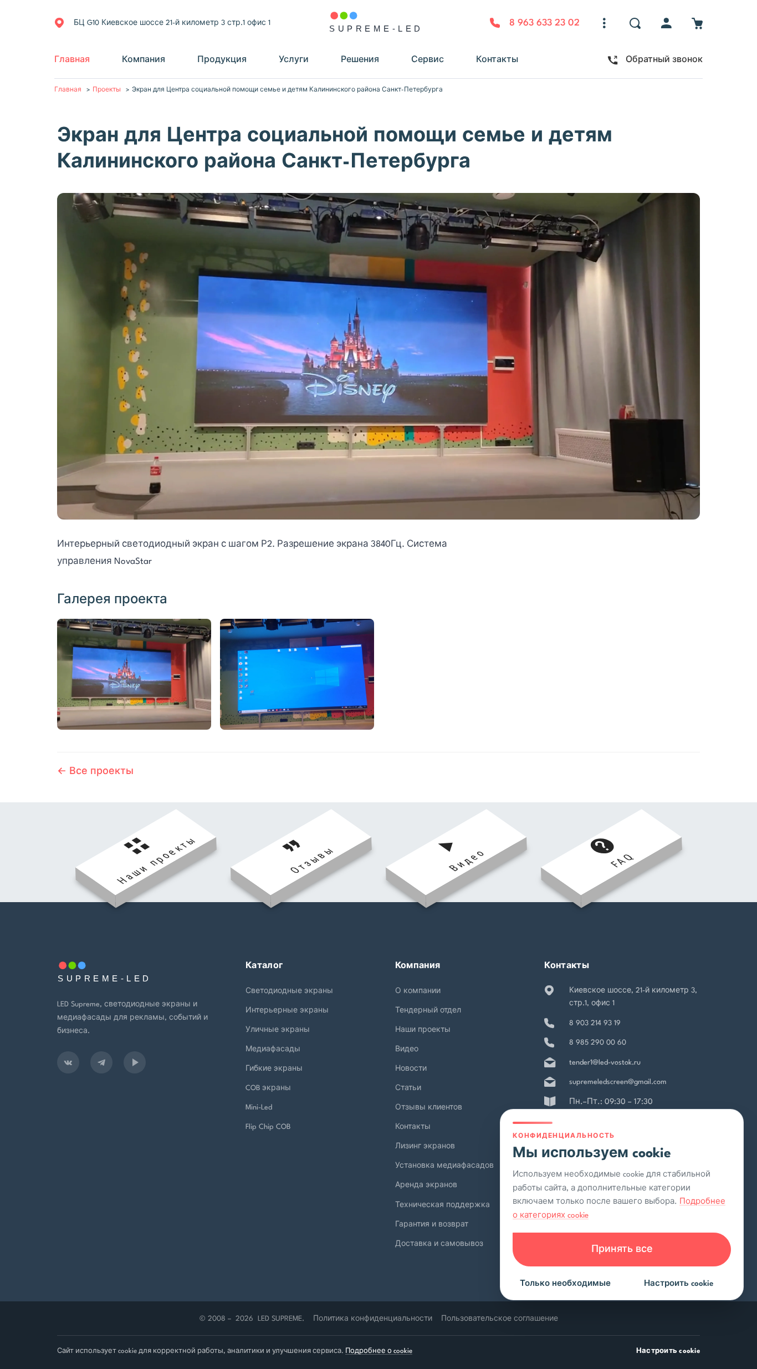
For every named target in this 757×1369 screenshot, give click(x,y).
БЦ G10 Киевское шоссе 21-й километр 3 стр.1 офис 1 (172, 23)
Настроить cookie (668, 1351)
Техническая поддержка (442, 1205)
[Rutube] (135, 1062)
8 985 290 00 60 (597, 1042)
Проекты (107, 90)
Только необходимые (565, 1283)
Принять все (622, 1249)
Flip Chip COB (267, 1127)
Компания (143, 60)
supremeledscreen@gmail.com (618, 1082)
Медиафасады (272, 1049)
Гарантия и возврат (431, 1224)
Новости (411, 1068)
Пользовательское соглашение (499, 1318)
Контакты (497, 60)
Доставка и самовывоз (439, 1244)
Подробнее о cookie (378, 1351)
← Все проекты (95, 771)
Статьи (408, 1088)
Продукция (222, 60)
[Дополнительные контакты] (604, 23)
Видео (406, 1049)
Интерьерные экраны (287, 1010)
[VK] (68, 1062)
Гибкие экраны (274, 1068)
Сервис (427, 60)
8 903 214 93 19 (595, 1023)
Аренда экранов (426, 1185)
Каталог (264, 966)
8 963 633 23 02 (544, 23)
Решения (360, 60)
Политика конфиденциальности (372, 1318)
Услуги (294, 60)
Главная (72, 60)
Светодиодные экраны (289, 991)
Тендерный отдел (428, 1010)
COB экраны (268, 1088)
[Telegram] (101, 1062)
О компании (418, 991)
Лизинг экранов (425, 1146)
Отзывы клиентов (428, 1107)
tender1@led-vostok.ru (605, 1062)
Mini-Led (258, 1107)
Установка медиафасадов (444, 1165)
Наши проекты (423, 1030)
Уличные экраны (277, 1030)
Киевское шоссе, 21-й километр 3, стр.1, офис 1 (633, 997)
